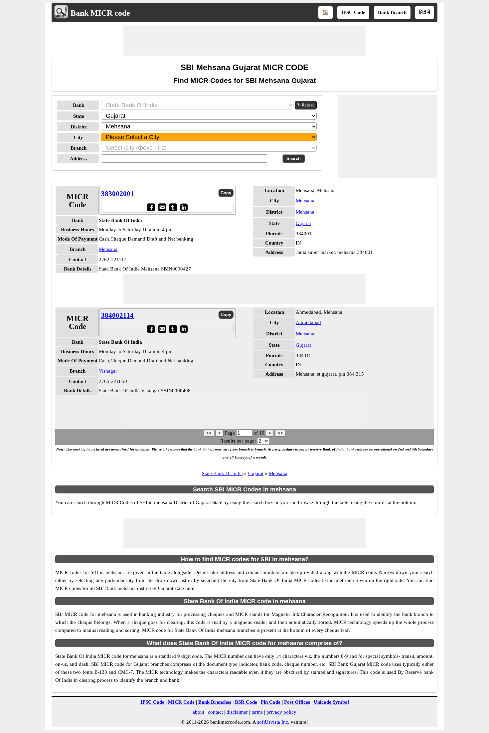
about (198, 712)
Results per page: (238, 441)
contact (215, 712)
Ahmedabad (308, 322)
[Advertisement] (244, 41)
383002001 (117, 194)
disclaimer (237, 712)
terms (257, 712)
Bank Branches (214, 702)
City (78, 137)
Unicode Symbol (331, 702)
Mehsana (108, 249)
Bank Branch (392, 12)
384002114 (117, 315)
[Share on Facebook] (151, 207)
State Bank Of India (222, 473)
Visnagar (108, 371)
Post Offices (297, 702)
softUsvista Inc (272, 722)
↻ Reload (306, 104)
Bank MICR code (100, 13)
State (78, 116)
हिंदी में (424, 12)
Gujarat (303, 223)
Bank (78, 105)
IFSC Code (353, 12)
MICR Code (181, 702)
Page (230, 433)
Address (78, 158)
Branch (78, 148)
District (79, 126)
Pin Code (270, 702)
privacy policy (281, 712)
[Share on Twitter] (173, 207)
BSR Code (246, 702)
